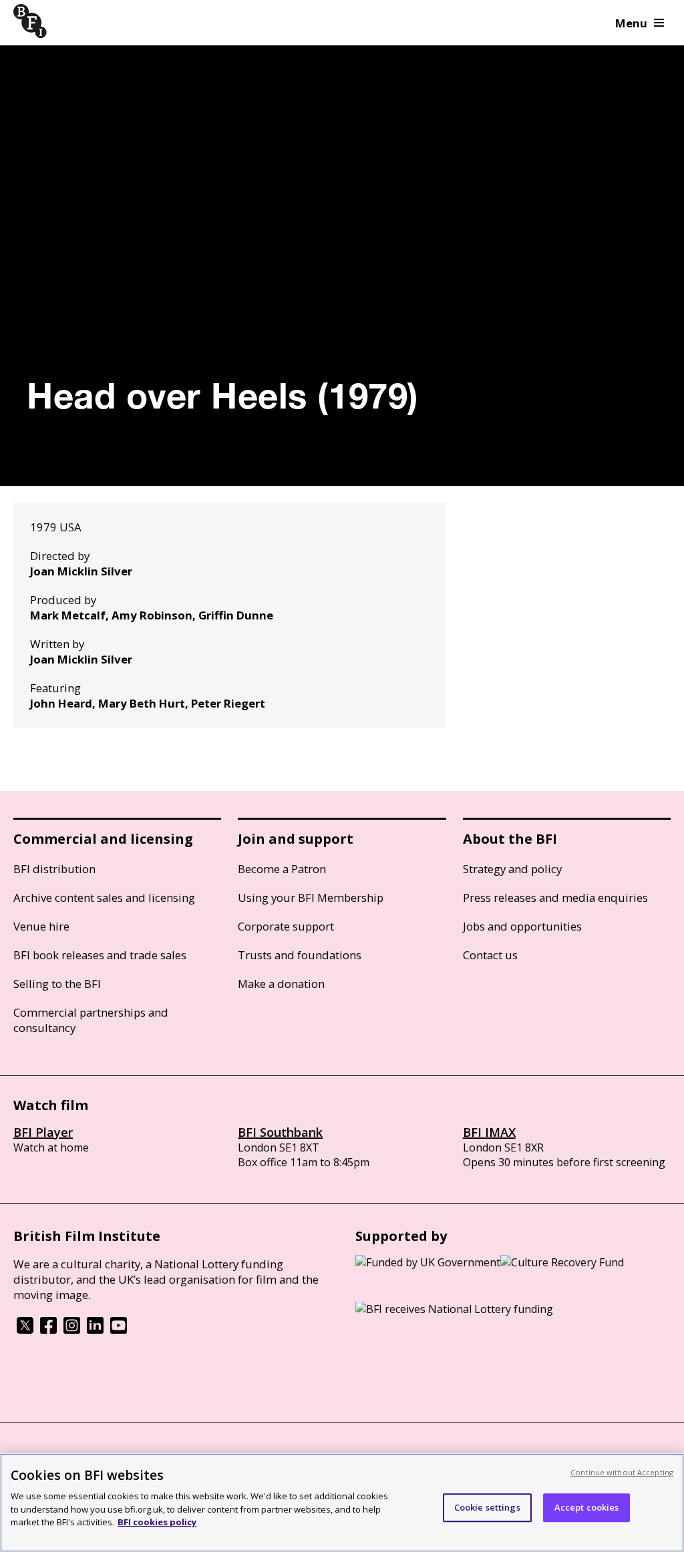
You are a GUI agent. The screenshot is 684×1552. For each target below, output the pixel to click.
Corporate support (286, 926)
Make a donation (281, 983)
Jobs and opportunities (522, 926)
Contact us (490, 955)
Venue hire (41, 926)
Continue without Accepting (621, 1472)
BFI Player (43, 1132)
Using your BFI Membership (310, 897)
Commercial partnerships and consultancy (90, 1020)
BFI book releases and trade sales (99, 955)
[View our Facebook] (48, 1329)
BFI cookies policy (157, 1522)
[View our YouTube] (118, 1329)
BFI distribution (54, 868)
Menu (631, 23)
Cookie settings (487, 1507)
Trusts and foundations (299, 955)
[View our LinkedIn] (95, 1329)
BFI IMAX (489, 1132)
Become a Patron (282, 868)
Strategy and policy (512, 868)
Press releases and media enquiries (555, 897)
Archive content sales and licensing (104, 897)
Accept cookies (586, 1507)
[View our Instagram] (71, 1329)
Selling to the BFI (57, 983)
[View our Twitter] (25, 1329)
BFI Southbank (280, 1132)
